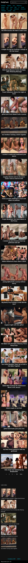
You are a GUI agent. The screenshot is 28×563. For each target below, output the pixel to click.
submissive (16, 9)
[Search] (25, 2)
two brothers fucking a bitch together (14, 134)
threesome (23, 9)
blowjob (3, 7)
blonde (22, 7)
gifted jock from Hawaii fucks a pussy (14, 114)
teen (14, 5)
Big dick (9, 5)
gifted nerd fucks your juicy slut (14, 428)
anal (7, 7)
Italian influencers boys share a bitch (14, 261)
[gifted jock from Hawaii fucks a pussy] (8, 530)
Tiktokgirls (3, 10)
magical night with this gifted (14, 325)
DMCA (18, 558)
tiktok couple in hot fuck (14, 408)
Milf (7, 9)
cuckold (9, 10)
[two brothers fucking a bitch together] (8, 543)
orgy (11, 9)
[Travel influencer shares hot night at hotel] (8, 518)
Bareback (3, 5)
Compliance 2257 (11, 558)
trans (14, 10)
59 (17, 474)
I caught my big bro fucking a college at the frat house (13, 498)
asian (11, 7)
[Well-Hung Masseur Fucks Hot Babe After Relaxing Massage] (8, 504)
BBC (16, 7)
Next (21, 474)
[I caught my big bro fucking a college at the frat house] (8, 493)
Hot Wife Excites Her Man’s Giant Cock (14, 30)
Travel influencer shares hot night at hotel (10, 523)
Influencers (19, 5)
